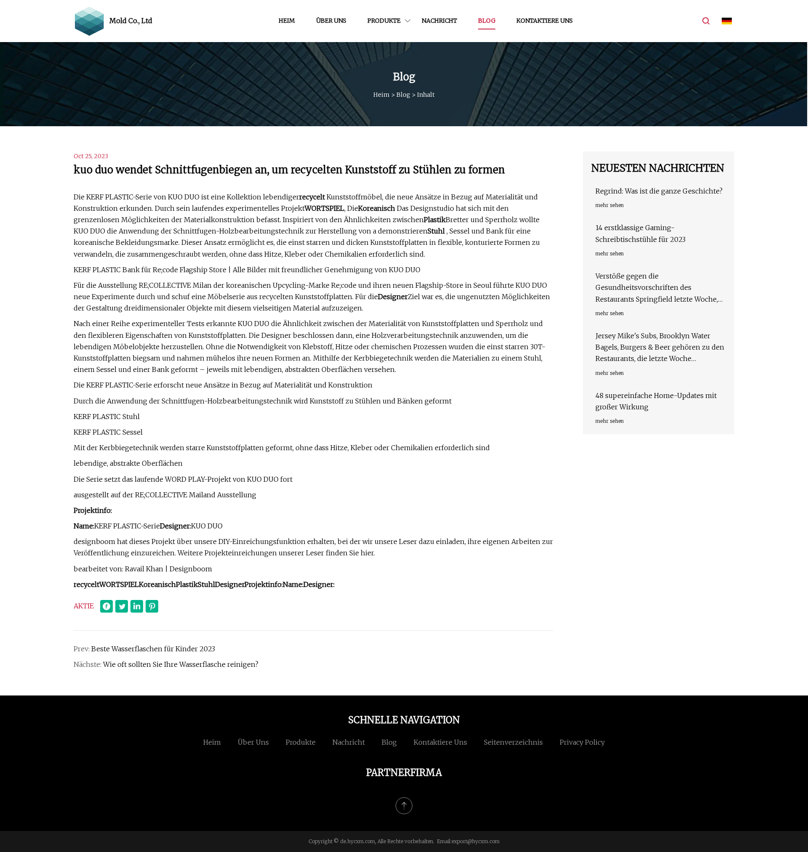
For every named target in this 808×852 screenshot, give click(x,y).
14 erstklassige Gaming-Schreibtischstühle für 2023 (640, 233)
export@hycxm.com (476, 841)
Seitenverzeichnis (513, 742)
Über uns (331, 20)
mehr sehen (609, 205)
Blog (486, 20)
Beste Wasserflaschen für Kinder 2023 (153, 649)
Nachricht (439, 20)
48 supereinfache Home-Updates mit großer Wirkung (656, 401)
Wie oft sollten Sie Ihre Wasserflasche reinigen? (180, 664)
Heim (287, 20)
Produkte (384, 20)
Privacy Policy (582, 742)
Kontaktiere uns (544, 20)
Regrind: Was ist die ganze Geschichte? (659, 191)
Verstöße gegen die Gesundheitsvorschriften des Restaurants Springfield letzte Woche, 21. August (656, 288)
